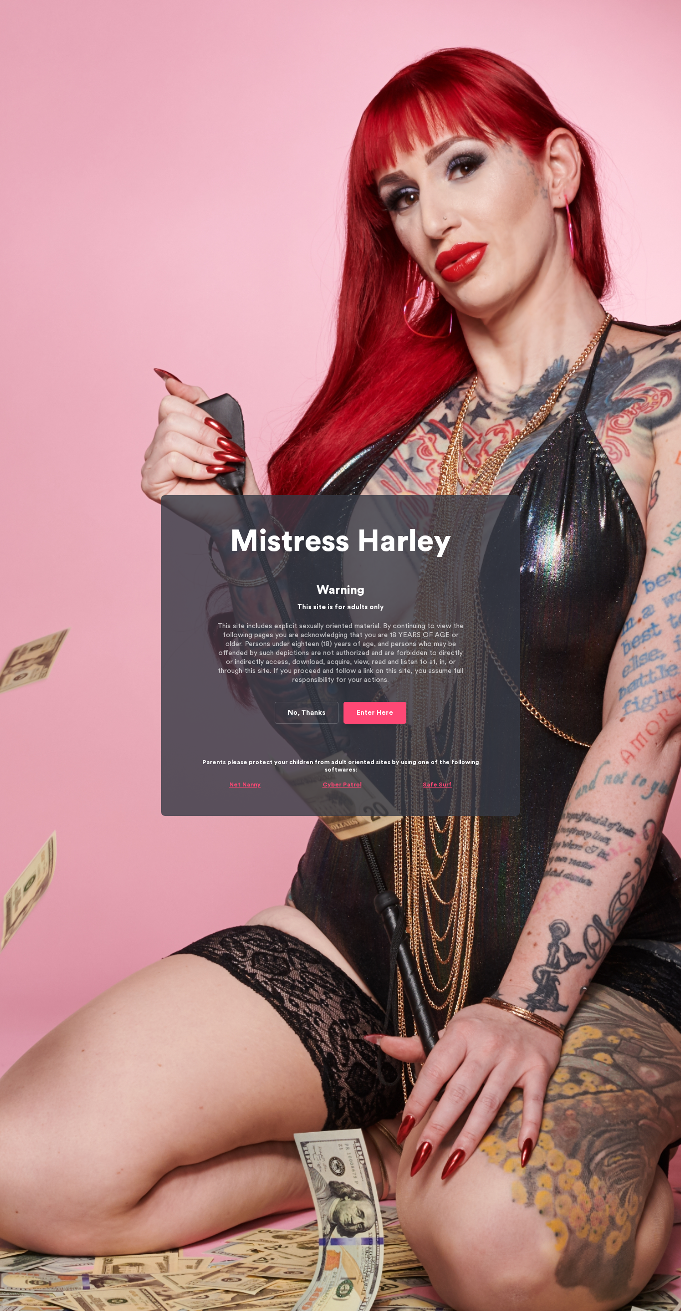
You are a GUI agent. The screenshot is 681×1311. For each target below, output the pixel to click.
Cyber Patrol (342, 784)
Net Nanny (245, 784)
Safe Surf (437, 784)
